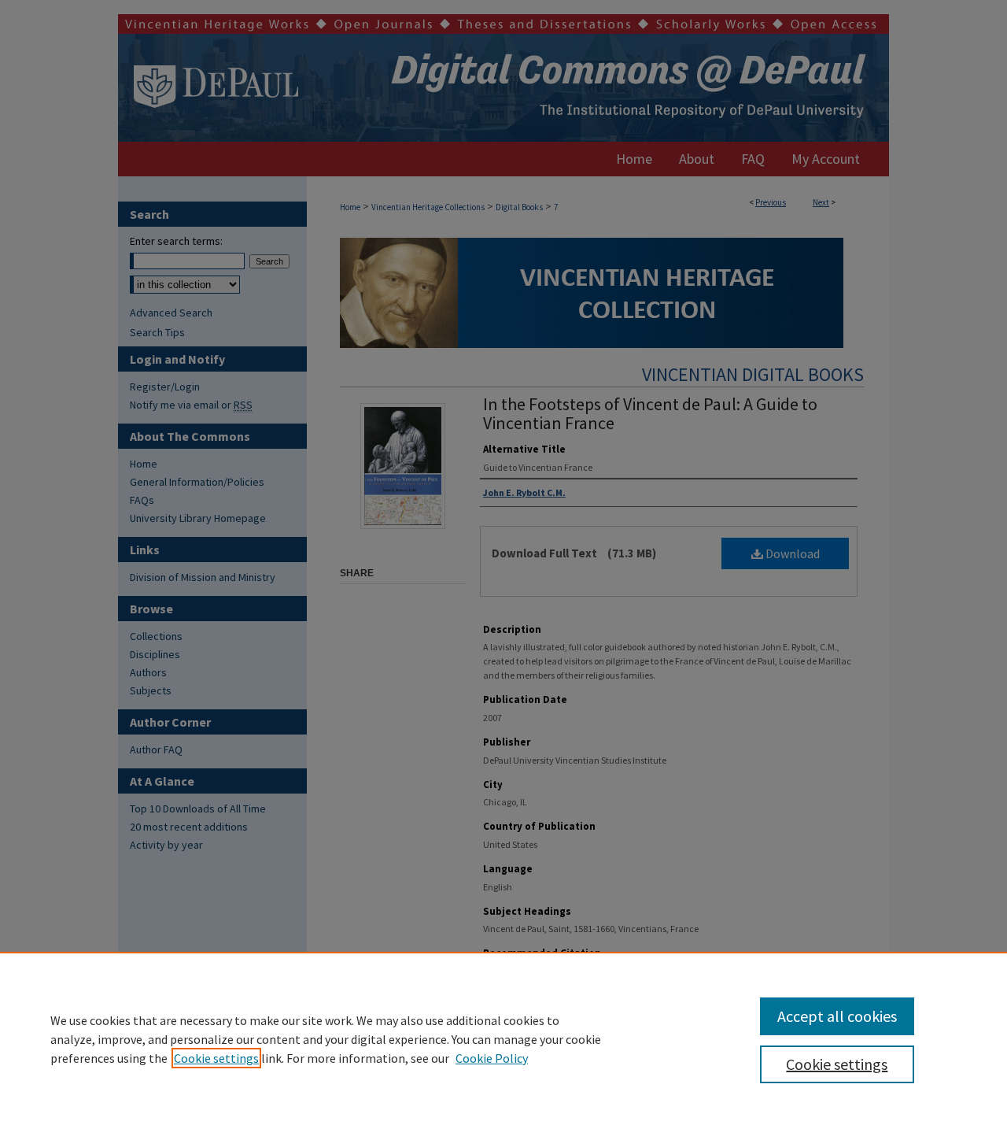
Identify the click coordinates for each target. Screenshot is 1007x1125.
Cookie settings (216, 1058)
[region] (503, 1038)
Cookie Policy (492, 1058)
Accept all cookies (837, 1016)
